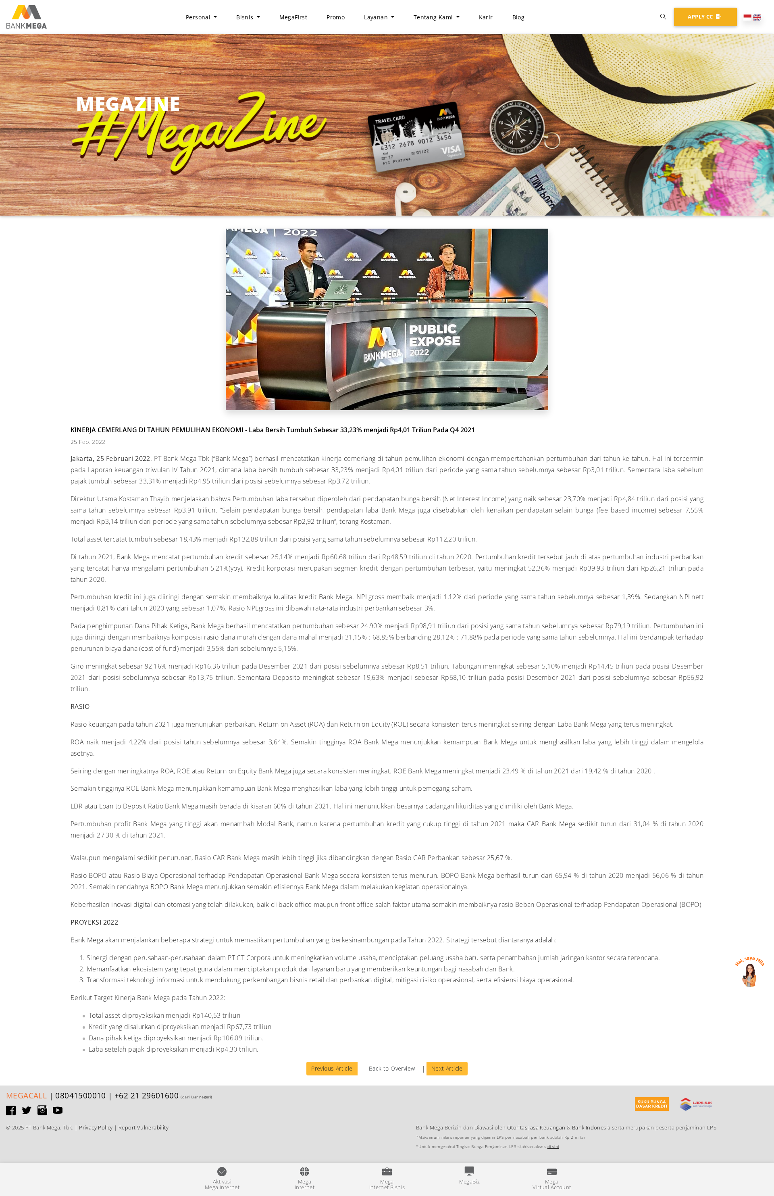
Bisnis (245, 17)
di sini (553, 1146)
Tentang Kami (434, 17)
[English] (757, 16)
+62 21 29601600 (146, 1095)
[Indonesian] (747, 16)
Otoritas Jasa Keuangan (536, 1127)
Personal (199, 17)
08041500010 (80, 1095)
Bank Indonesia (591, 1127)
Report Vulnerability (144, 1127)
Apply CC (701, 16)
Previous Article (331, 1068)
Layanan (376, 17)
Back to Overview (392, 1068)
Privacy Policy (96, 1127)
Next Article (447, 1068)
